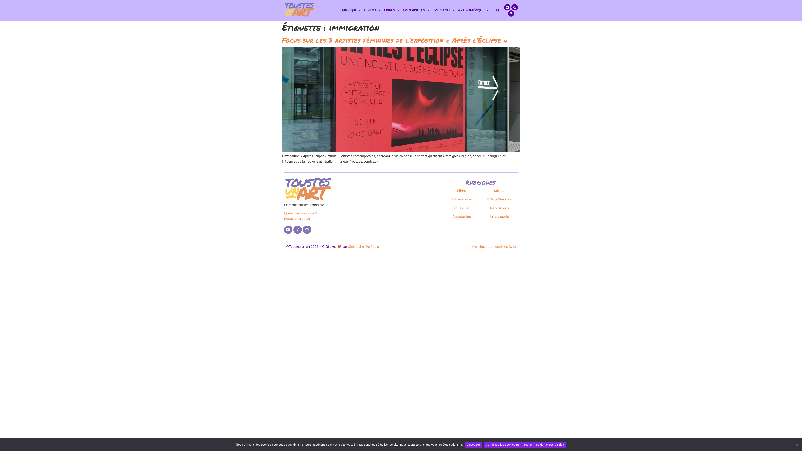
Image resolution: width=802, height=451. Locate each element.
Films (461, 191)
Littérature (461, 199)
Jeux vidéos (499, 208)
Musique (349, 10)
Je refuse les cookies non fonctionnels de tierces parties (525, 444)
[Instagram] (511, 13)
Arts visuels (413, 10)
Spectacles (461, 217)
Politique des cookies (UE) (494, 247)
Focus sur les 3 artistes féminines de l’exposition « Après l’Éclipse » (395, 40)
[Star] (514, 7)
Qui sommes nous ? (300, 213)
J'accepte (473, 444)
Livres (389, 10)
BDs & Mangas (499, 199)
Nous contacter (297, 219)
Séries (499, 191)
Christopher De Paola (363, 247)
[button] (351, 10)
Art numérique (471, 10)
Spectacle (442, 10)
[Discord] (507, 7)
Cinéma (370, 10)
